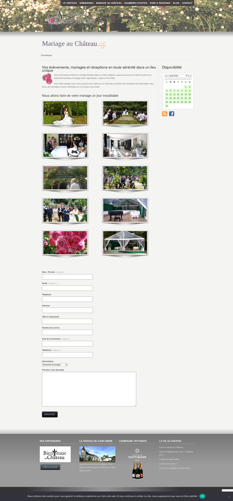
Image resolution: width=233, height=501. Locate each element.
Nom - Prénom (53, 272)
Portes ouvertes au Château (171, 447)
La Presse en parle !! (168, 463)
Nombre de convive (51, 327)
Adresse (46, 305)
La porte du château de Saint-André (174, 468)
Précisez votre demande (53, 369)
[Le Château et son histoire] (97, 454)
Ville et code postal (50, 316)
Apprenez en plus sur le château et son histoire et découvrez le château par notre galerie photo (97, 467)
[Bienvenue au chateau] (55, 461)
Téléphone (46, 294)
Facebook (171, 113)
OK (202, 496)
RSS (164, 113)
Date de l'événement (56, 338)
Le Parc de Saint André (169, 459)
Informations (47, 361)
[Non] (229, 496)
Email (49, 283)
